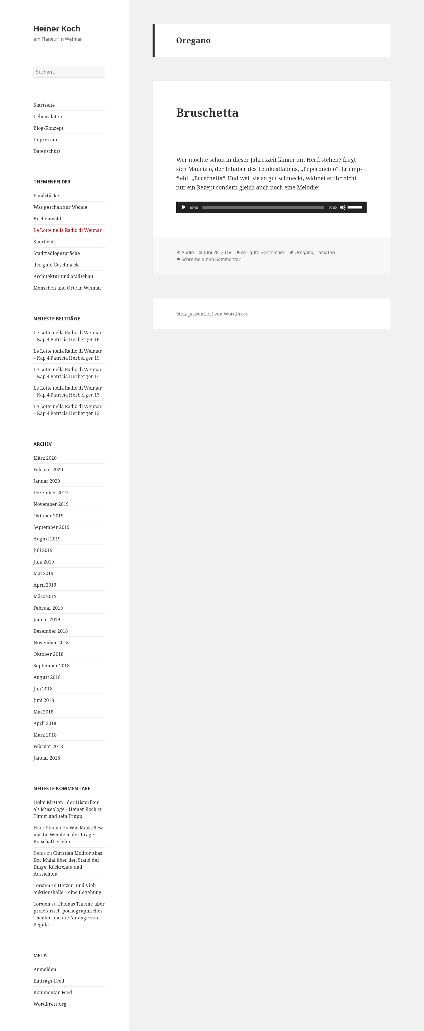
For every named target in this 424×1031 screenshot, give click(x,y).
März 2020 (45, 458)
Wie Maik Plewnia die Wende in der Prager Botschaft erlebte (69, 835)
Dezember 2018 (50, 631)
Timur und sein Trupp (57, 816)
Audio (187, 252)
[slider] (356, 207)
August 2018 (47, 677)
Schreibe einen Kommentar (211, 259)
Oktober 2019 (48, 515)
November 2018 (51, 642)
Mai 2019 (43, 573)
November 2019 (51, 504)
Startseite (44, 105)
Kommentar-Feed (52, 992)
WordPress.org (50, 1004)
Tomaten (325, 252)
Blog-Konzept (48, 128)
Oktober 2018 (48, 654)
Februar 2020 (48, 469)
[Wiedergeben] (184, 207)
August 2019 (47, 539)
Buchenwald (47, 218)
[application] (271, 207)
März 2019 (45, 596)
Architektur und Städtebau (63, 276)
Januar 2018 (46, 758)
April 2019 (44, 585)
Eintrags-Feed (48, 981)
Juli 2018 (42, 689)
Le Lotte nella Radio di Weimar (67, 230)
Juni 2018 (43, 700)
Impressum (46, 139)
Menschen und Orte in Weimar (67, 288)
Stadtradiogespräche (56, 253)
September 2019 (51, 527)
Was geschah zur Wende (60, 207)
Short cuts (44, 241)
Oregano (303, 252)
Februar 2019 (48, 608)
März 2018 (45, 735)
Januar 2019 (46, 619)
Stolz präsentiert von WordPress (212, 314)
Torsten (41, 885)
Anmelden (44, 969)
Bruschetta (207, 112)
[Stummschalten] (343, 207)
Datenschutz (47, 151)
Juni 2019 (43, 562)
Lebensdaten (47, 116)
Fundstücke (46, 195)
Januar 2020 (46, 481)
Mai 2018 (43, 712)
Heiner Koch (56, 28)
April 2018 (44, 723)
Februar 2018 (48, 746)
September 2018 (51, 665)
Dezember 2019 (50, 492)
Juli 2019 (42, 550)
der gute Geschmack (56, 265)
